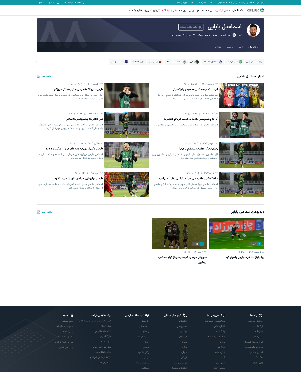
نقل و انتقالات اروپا (64, 337)
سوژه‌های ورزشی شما (215, 321)
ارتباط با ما (257, 326)
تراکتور (183, 331)
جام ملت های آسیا (64, 326)
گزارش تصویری (152, 10)
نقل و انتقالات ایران (63, 342)
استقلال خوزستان (178, 368)
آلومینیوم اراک (180, 363)
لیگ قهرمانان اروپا (102, 347)
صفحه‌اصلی (238, 10)
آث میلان (144, 321)
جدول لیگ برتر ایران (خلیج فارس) (94, 321)
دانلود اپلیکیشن (255, 321)
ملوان (184, 352)
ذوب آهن (182, 337)
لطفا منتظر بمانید (188, 27)
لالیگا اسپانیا (105, 336)
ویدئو (222, 342)
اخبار (240, 47)
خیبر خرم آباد (225, 35)
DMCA (259, 357)
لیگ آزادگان (105, 326)
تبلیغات (193, 2)
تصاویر (217, 47)
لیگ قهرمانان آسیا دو (100, 357)
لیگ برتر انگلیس (103, 331)
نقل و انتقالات (169, 10)
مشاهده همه (47, 76)
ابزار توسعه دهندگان (252, 342)
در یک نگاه (253, 47)
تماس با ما (202, 2)
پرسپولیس (182, 326)
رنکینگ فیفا (67, 331)
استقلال (183, 321)
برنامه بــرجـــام (204, 10)
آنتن (223, 357)
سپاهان (183, 342)
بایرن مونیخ (143, 337)
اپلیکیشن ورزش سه (247, 2)
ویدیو (192, 10)
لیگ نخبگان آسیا (103, 352)
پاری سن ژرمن (66, 347)
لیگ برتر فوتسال (103, 363)
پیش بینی (260, 2)
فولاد (184, 347)
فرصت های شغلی (254, 347)
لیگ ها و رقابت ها (216, 337)
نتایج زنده (137, 10)
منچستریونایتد (141, 363)
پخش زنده (233, 2)
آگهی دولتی (257, 363)
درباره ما (258, 337)
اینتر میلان (144, 326)
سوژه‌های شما (182, 2)
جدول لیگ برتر (222, 10)
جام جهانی (67, 321)
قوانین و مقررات (255, 352)
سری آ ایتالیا (105, 342)
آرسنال (146, 342)
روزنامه (182, 10)
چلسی (146, 347)
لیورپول (145, 357)
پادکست (212, 2)
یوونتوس (144, 368)
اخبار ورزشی (222, 2)
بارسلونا (145, 331)
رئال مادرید (143, 352)
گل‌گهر (184, 357)
